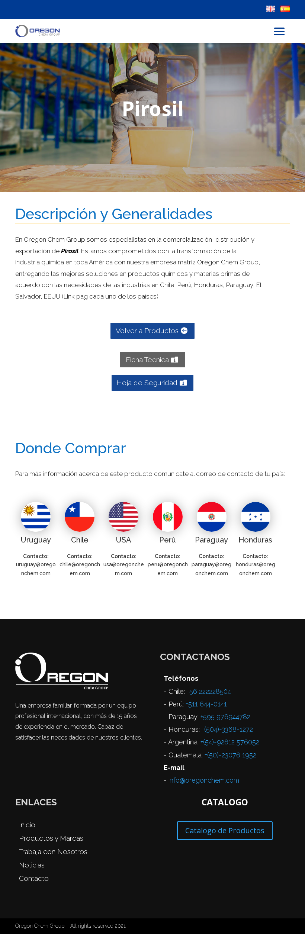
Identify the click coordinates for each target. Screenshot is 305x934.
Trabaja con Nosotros (53, 851)
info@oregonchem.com (203, 780)
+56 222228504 (209, 691)
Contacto (34, 878)
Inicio (27, 825)
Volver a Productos (147, 330)
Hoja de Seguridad (146, 383)
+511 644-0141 (206, 704)
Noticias (32, 865)
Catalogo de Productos (224, 830)
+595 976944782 (225, 717)
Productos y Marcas (51, 838)
